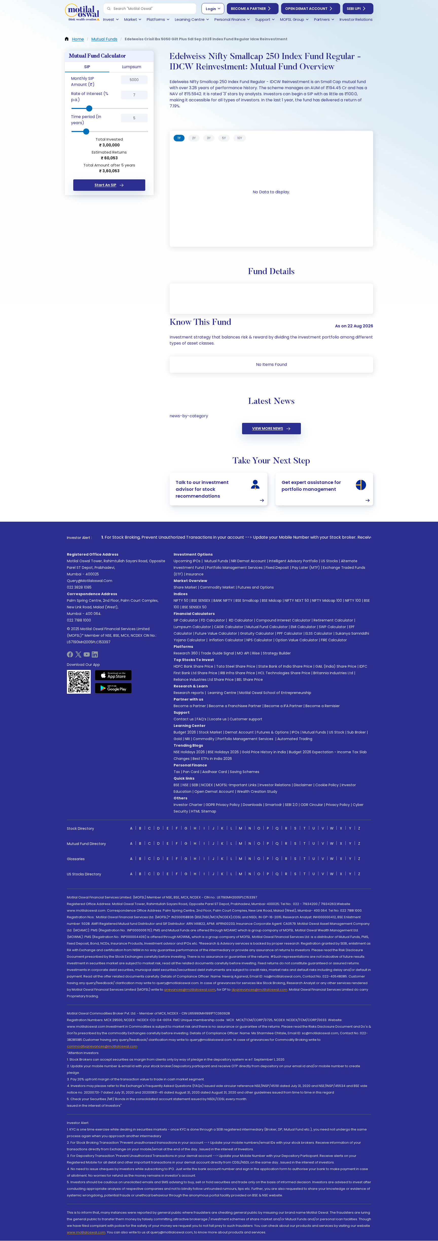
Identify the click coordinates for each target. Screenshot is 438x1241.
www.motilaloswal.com (86, 1232)
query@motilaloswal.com (89, 580)
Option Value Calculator (296, 640)
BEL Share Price (250, 679)
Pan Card (191, 771)
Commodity (203, 738)
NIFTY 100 (353, 600)
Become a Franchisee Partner (235, 705)
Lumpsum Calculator (192, 626)
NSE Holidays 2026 (189, 752)
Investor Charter (188, 804)
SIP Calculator (186, 620)
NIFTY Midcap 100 (327, 600)
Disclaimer (303, 784)
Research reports (189, 692)
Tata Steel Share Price (235, 666)
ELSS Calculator (318, 633)
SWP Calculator (332, 626)
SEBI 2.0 (291, 804)
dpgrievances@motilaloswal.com (259, 989)
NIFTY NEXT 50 (297, 600)
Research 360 (186, 653)
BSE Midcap (272, 600)
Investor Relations (275, 784)
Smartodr (273, 804)
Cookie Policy (327, 784)
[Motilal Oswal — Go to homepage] (82, 13)
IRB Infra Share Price (237, 672)
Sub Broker (356, 732)
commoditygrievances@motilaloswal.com (102, 1046)
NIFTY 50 (181, 600)
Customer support (246, 719)
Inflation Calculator (225, 640)
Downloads (252, 804)
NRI (187, 738)
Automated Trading (294, 738)
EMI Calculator (303, 626)
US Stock (336, 732)
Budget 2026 (185, 732)
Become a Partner (248, 8)
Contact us (184, 719)
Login (211, 8)
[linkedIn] (95, 656)
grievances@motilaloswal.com (189, 989)
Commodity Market (217, 587)
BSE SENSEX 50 (194, 607)
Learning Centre (221, 692)
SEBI (195, 784)
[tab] (179, 138)
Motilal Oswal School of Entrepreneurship (275, 692)
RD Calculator (240, 620)
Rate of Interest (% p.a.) (89, 97)
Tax (177, 771)
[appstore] (113, 675)
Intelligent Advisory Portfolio (293, 560)
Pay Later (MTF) (306, 567)
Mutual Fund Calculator (267, 626)
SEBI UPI (354, 8)
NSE (185, 784)
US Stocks (329, 560)
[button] (108, 8)
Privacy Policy (338, 804)
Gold (178, 738)
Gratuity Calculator (257, 633)
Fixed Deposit (277, 567)
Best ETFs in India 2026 (212, 758)
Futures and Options (256, 587)
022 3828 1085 (79, 587)
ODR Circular (312, 804)
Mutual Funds (216, 560)
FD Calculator (213, 620)
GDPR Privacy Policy (223, 804)
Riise (256, 653)
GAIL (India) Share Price (335, 666)
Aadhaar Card (214, 771)
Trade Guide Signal (217, 653)
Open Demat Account (306, 8)
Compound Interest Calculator (283, 620)
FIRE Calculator (334, 640)
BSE (176, 784)
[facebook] (70, 656)
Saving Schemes (244, 771)
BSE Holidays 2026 (223, 752)
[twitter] (78, 656)
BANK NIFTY (222, 600)
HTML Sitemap (203, 811)
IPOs (295, 732)
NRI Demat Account (248, 560)
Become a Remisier (322, 705)
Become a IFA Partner (283, 705)
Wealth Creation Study (257, 791)
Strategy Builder (277, 653)
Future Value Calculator (216, 633)
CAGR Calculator (228, 626)
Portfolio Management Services (235, 567)
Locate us (218, 719)
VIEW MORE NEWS (267, 428)
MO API (243, 653)
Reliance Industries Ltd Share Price (204, 679)
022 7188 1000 (79, 620)
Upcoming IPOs (187, 560)
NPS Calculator (259, 640)
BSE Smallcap (247, 600)
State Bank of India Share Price (285, 666)
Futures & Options (273, 732)
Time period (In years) (86, 120)
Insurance (195, 574)
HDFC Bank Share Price (193, 666)
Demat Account (239, 732)
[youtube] (87, 656)
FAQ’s (201, 719)
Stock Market (210, 732)
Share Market (185, 587)
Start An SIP (105, 184)
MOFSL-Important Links (236, 784)
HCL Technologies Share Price (284, 672)
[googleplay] (113, 688)
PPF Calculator (289, 633)
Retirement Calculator (333, 620)
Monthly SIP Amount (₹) (83, 81)
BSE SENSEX (200, 600)
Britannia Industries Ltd (333, 672)
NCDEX (207, 784)
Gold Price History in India (264, 752)
